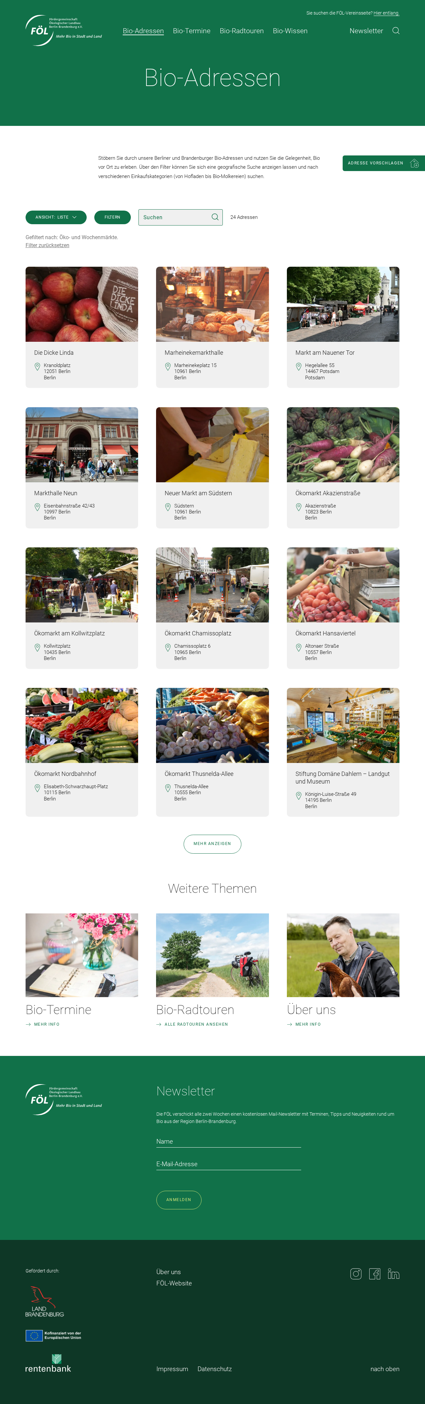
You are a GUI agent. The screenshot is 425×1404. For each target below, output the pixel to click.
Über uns (311, 1009)
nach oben (385, 1369)
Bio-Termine (58, 1009)
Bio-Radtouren (195, 1009)
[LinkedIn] (393, 1273)
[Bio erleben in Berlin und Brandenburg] (64, 30)
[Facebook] (375, 1273)
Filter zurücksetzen (47, 245)
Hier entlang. (386, 13)
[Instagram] (356, 1273)
